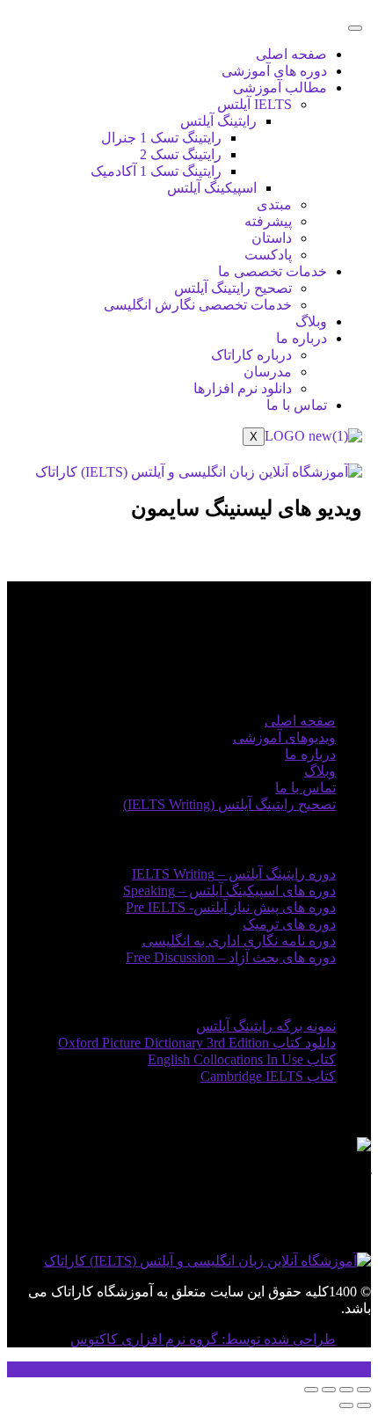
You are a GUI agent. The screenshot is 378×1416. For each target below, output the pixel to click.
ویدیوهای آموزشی (284, 737)
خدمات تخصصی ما (272, 271)
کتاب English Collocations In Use (242, 1059)
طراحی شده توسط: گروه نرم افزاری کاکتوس (203, 1339)
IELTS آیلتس (254, 104)
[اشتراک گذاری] (329, 1389)
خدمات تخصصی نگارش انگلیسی (198, 304)
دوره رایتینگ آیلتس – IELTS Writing (234, 873)
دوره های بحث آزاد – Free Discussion (231, 957)
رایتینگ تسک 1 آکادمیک (156, 171)
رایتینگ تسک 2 (181, 154)
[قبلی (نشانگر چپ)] (364, 1405)
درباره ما (301, 338)
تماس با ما (296, 405)
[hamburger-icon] (355, 28)
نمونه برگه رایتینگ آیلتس (266, 1025)
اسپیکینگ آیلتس (212, 187)
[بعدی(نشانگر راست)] (346, 1405)
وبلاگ (311, 321)
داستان (271, 237)
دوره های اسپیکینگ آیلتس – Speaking (229, 890)
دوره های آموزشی (274, 70)
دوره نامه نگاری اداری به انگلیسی (239, 940)
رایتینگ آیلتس (218, 120)
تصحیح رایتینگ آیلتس (233, 288)
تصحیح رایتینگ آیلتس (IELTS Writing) (229, 804)
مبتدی (274, 204)
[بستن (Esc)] (311, 1389)
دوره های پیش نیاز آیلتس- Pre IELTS (231, 907)
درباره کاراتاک (251, 354)
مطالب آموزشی (280, 87)
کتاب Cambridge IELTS (268, 1076)
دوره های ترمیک (289, 923)
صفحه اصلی (291, 54)
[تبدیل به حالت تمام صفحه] (346, 1389)
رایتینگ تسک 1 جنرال (161, 137)
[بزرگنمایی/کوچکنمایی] (364, 1389)
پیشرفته (268, 221)
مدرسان (268, 371)
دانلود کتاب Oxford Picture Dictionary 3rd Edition (197, 1042)
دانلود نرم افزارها (242, 388)
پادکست (268, 254)
